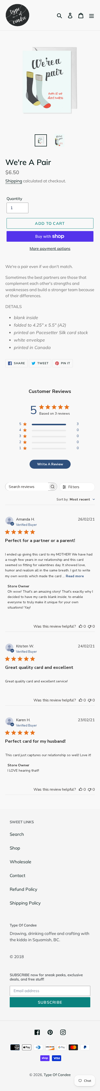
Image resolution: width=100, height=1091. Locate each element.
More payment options (50, 248)
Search (17, 834)
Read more (75, 576)
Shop (15, 848)
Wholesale (20, 862)
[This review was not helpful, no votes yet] (89, 626)
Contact (17, 875)
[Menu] (91, 15)
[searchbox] (26, 487)
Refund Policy (23, 889)
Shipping (13, 180)
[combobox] (76, 499)
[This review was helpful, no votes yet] (80, 626)
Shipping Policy (25, 903)
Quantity (14, 198)
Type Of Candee (57, 1074)
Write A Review (50, 464)
